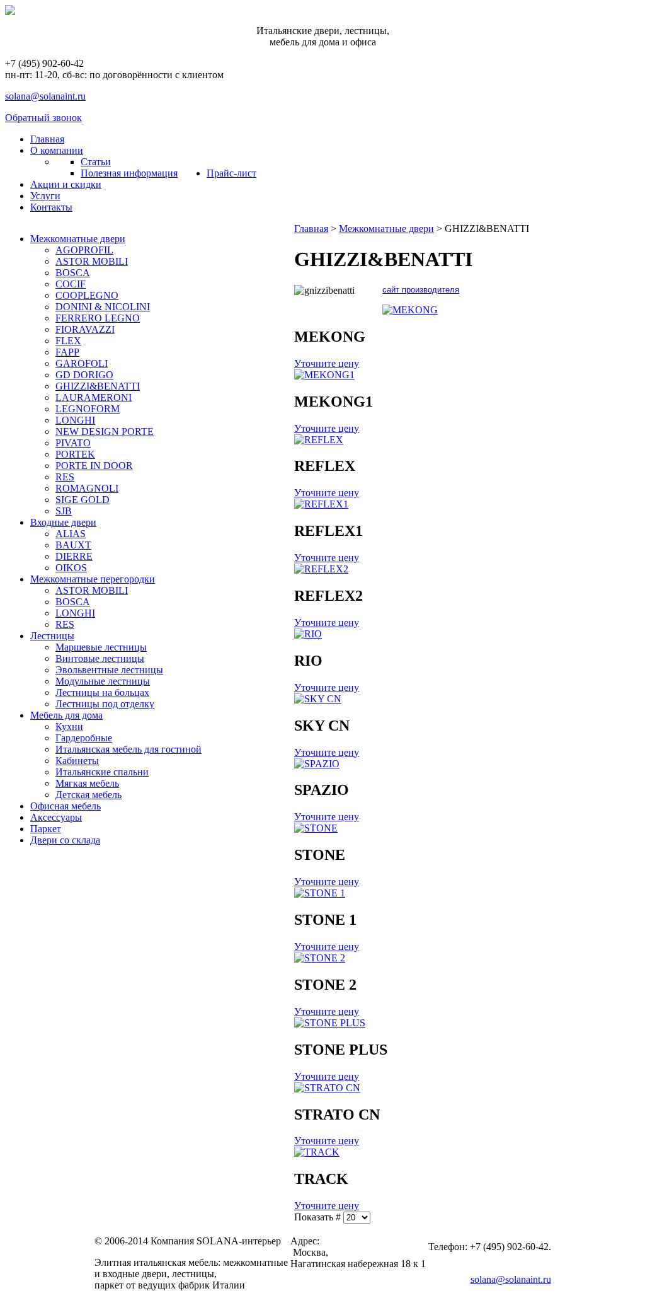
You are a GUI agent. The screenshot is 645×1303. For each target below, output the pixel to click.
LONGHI (75, 420)
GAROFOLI (81, 363)
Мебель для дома (66, 715)
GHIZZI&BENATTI (97, 386)
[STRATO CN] (327, 1087)
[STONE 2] (319, 958)
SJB (63, 511)
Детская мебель (88, 794)
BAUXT (73, 545)
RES (64, 477)
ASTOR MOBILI (91, 261)
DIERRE (74, 556)
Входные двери (63, 522)
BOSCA (72, 272)
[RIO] (308, 633)
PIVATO (73, 442)
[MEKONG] (410, 309)
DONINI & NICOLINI (102, 306)
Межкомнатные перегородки (92, 579)
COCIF (70, 284)
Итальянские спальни (102, 772)
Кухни (69, 726)
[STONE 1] (319, 893)
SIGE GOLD (82, 499)
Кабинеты (77, 760)
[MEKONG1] (324, 374)
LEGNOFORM (87, 408)
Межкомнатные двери (77, 238)
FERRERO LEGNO (97, 318)
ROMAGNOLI (86, 488)
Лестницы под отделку (104, 703)
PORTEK (75, 454)
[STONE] (316, 828)
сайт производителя (420, 289)
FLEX (68, 340)
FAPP (67, 352)
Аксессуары (56, 817)
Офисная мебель (65, 806)
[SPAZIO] (317, 763)
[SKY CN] (317, 698)
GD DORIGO (84, 374)
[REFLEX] (318, 439)
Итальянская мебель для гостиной (128, 749)
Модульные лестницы (102, 681)
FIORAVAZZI (85, 329)
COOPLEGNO (86, 295)
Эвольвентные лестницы (109, 669)
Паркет (45, 828)
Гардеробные (83, 738)
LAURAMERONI (93, 397)
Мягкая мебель (87, 783)
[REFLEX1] (321, 504)
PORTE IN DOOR (94, 465)
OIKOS (71, 567)
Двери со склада (65, 840)
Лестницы (52, 635)
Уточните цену (326, 363)
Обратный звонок (43, 117)
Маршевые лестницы (101, 647)
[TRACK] (317, 1152)
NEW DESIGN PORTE (104, 431)
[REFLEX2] (321, 569)
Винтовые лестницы (99, 658)
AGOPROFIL (84, 250)
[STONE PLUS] (329, 1022)
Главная (311, 228)
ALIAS (70, 533)
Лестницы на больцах (102, 692)
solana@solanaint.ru (45, 96)
